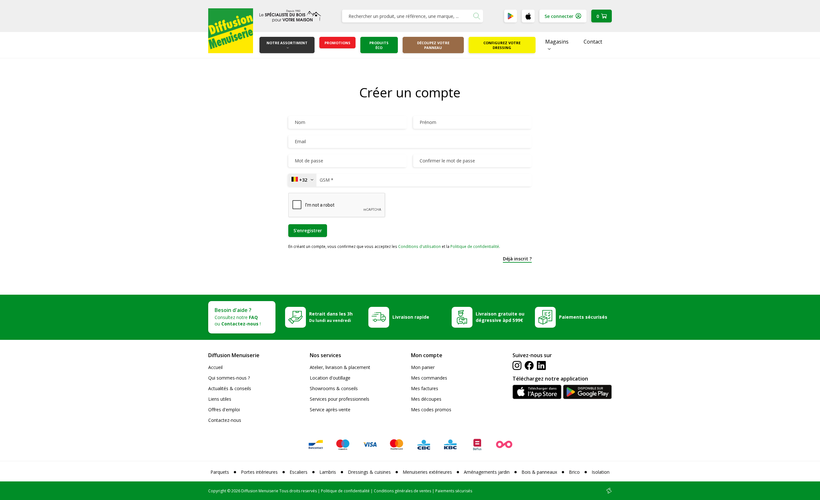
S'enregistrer (307, 230)
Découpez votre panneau (433, 45)
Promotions (337, 42)
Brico (574, 472)
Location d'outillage (330, 378)
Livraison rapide (410, 317)
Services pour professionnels (339, 399)
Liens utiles (219, 399)
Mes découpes (426, 399)
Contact (593, 41)
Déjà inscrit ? (517, 259)
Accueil (215, 367)
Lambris (327, 472)
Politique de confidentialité (474, 246)
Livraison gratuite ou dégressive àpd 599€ (500, 317)
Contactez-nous (224, 420)
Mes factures (424, 388)
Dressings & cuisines (369, 472)
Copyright (217, 491)
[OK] (476, 16)
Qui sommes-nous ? (229, 378)
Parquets (219, 472)
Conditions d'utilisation (419, 246)
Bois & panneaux (539, 472)
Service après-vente (330, 409)
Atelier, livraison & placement (340, 367)
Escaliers (299, 472)
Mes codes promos (431, 409)
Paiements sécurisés (583, 317)
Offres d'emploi (224, 409)
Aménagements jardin (487, 472)
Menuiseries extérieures (427, 472)
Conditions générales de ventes (402, 491)
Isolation (601, 472)
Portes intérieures (259, 472)
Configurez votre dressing (502, 45)
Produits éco (379, 45)
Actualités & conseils (229, 388)
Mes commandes (429, 378)
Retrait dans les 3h (331, 317)
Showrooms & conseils (334, 388)
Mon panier (423, 367)
